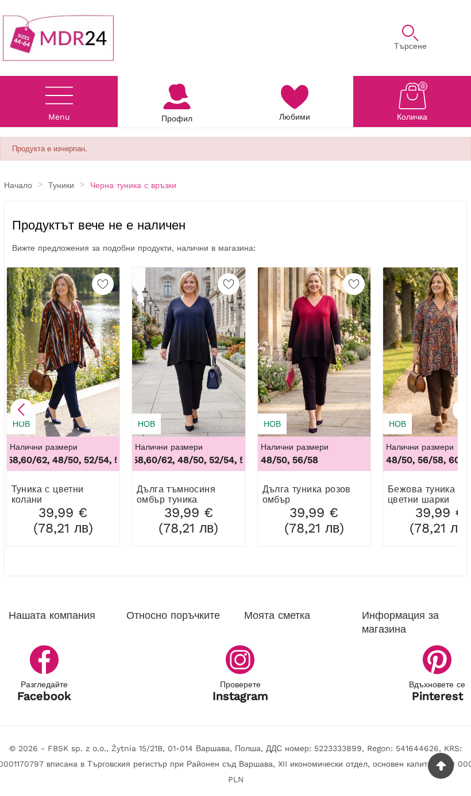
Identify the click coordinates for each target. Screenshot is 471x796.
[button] (21, 410)
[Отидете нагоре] (441, 766)
